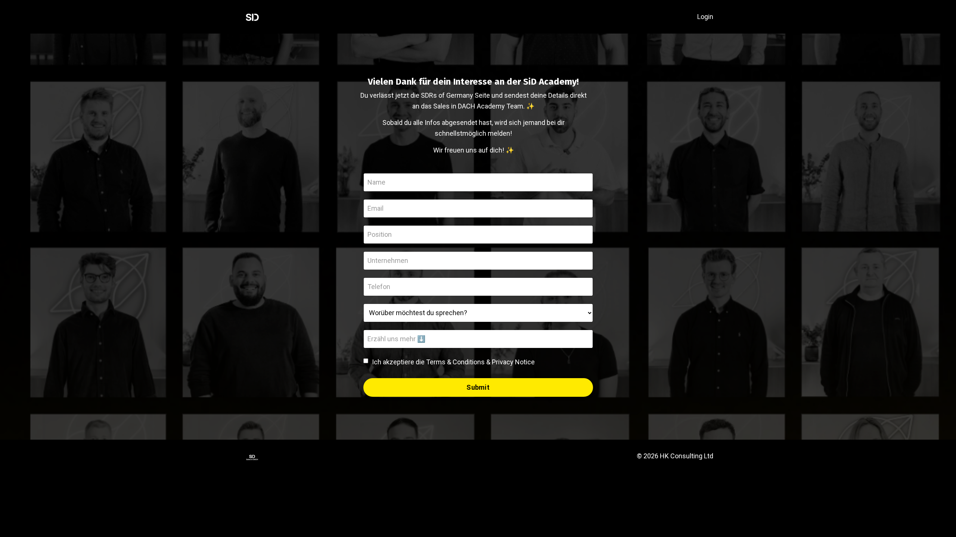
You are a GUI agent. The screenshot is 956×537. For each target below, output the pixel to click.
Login (705, 17)
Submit (478, 387)
